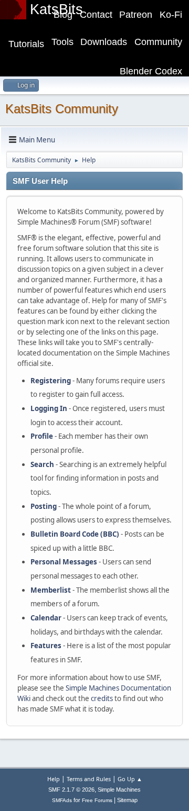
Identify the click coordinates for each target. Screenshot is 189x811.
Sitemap (127, 800)
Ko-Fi (171, 14)
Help (53, 779)
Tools (62, 42)
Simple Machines (119, 789)
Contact (96, 14)
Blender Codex (151, 71)
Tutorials (26, 44)
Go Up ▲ (130, 779)
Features (45, 645)
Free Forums (97, 800)
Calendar (45, 618)
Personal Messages (63, 561)
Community (158, 42)
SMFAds (62, 800)
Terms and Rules (89, 779)
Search (42, 464)
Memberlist (50, 590)
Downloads (103, 42)
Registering (50, 380)
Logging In (48, 408)
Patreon (135, 14)
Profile (41, 436)
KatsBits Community (61, 109)
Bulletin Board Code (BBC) (74, 534)
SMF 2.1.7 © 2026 (71, 789)
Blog (63, 14)
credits (102, 698)
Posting (43, 506)
